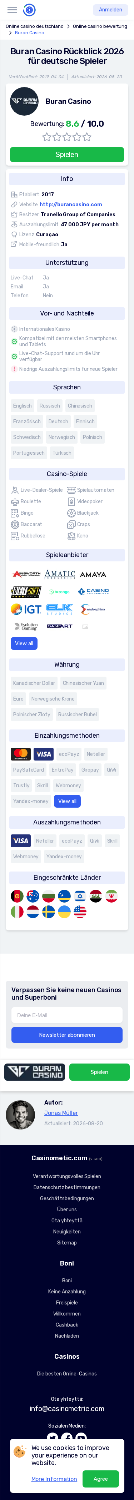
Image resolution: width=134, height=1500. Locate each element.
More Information (54, 1479)
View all (24, 643)
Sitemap (67, 1243)
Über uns (67, 1210)
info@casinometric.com (67, 1408)
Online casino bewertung (100, 26)
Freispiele (67, 1303)
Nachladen (67, 1336)
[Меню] (12, 10)
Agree (101, 1479)
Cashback (67, 1325)
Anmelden (110, 10)
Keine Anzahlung (67, 1292)
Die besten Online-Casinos (66, 1374)
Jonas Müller (61, 1113)
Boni (67, 1281)
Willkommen (66, 1314)
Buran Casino (29, 32)
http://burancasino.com (71, 205)
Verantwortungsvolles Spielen (67, 1176)
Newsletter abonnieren (67, 1035)
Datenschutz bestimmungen (67, 1188)
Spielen (67, 154)
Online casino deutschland (35, 26)
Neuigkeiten (66, 1232)
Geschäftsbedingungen (67, 1199)
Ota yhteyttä (67, 1221)
